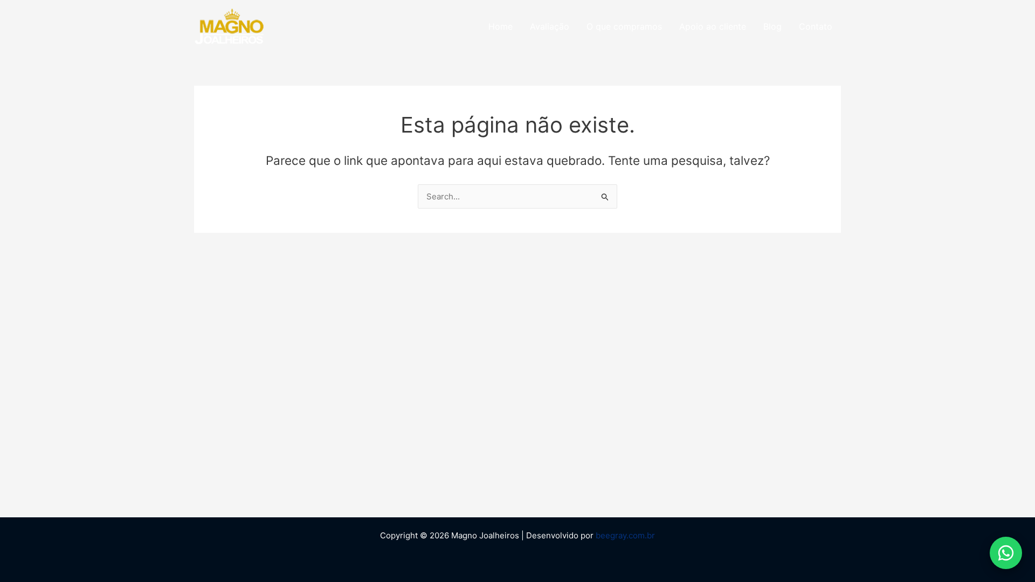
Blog (772, 26)
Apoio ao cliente (712, 26)
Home (500, 26)
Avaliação (549, 26)
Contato (815, 26)
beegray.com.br (625, 535)
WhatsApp (1006, 553)
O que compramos (624, 26)
